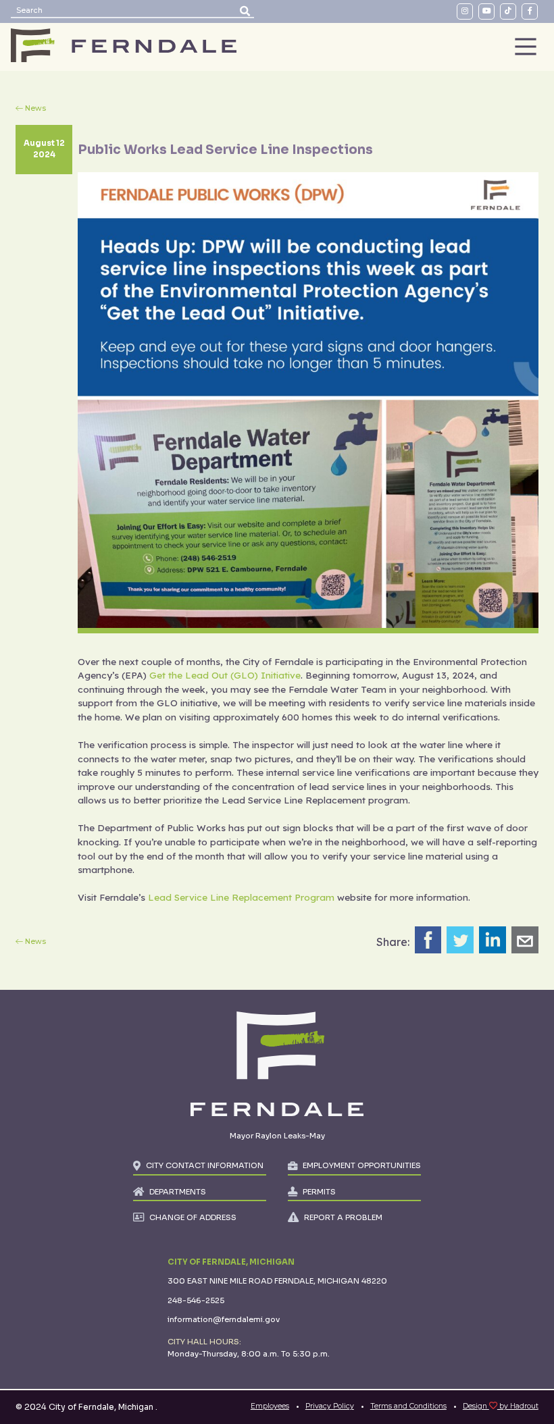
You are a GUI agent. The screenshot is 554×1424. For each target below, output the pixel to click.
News (35, 108)
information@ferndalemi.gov (224, 1319)
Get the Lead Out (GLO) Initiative (225, 675)
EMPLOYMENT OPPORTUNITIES (362, 1165)
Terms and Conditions (408, 1406)
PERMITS (319, 1191)
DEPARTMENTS (177, 1191)
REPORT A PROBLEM (343, 1217)
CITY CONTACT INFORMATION (204, 1165)
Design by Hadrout (500, 1406)
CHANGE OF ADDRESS (192, 1217)
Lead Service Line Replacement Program (241, 897)
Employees (270, 1406)
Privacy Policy (329, 1406)
